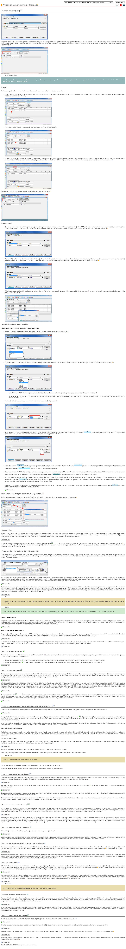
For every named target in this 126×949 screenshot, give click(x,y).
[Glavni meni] (124, 5)
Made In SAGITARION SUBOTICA (9, 944)
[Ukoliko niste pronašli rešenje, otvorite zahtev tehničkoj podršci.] (121, 5)
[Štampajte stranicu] (118, 5)
